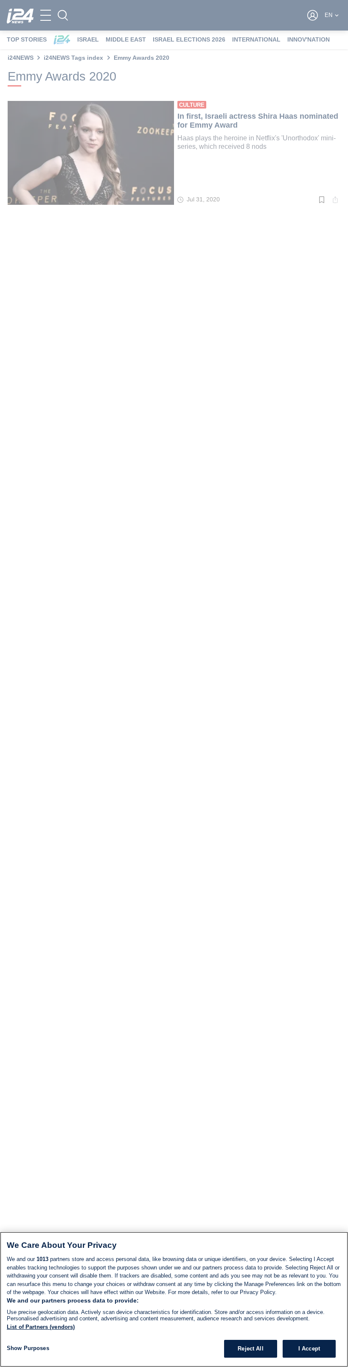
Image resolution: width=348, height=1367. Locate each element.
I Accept (309, 1348)
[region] (174, 1299)
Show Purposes (28, 1348)
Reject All (250, 1348)
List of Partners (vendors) (41, 1327)
